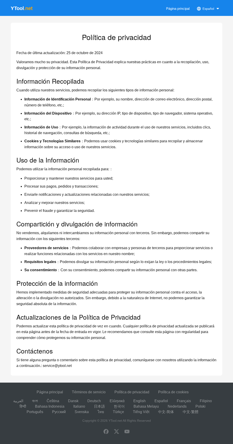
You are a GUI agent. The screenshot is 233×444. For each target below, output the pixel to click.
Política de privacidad (131, 392)
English (139, 401)
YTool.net (115, 420)
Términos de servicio (89, 392)
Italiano (79, 406)
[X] (116, 432)
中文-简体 (166, 412)
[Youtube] (126, 432)
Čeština (53, 401)
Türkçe (118, 412)
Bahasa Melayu (146, 406)
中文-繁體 (190, 412)
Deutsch (94, 401)
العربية (18, 401)
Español (161, 401)
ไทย (101, 412)
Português (35, 412)
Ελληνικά (117, 401)
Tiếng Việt (141, 412)
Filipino (206, 401)
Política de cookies (173, 392)
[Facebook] (106, 432)
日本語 (99, 406)
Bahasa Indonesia (49, 406)
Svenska (82, 412)
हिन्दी (23, 406)
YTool (22, 8)
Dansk (73, 401)
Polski (200, 406)
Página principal (178, 8)
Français (184, 401)
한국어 (119, 406)
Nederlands (177, 406)
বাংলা (35, 401)
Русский (59, 412)
